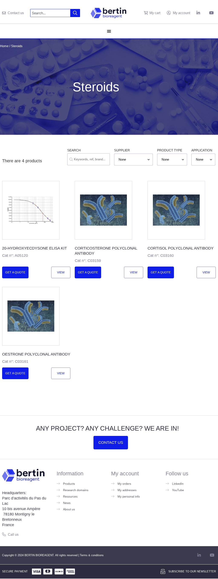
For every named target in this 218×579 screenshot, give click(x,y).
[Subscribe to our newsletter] (163, 571)
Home (4, 46)
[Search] (75, 13)
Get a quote (15, 272)
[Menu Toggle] (109, 31)
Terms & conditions (92, 555)
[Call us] (4, 534)
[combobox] (50, 13)
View (61, 272)
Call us (13, 534)
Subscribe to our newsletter (192, 571)
